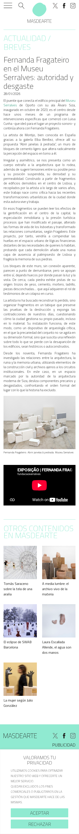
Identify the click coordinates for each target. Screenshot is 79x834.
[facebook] (64, 5)
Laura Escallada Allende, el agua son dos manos (56, 647)
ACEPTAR (39, 813)
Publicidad (63, 744)
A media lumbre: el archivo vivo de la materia (55, 589)
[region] (39, 791)
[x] (55, 5)
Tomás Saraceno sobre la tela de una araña (18, 589)
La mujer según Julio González (18, 703)
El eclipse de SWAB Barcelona (18, 644)
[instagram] (72, 5)
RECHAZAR (39, 824)
